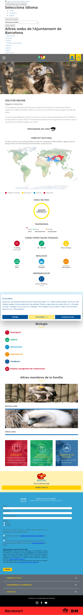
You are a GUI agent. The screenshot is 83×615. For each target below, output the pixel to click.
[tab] (41, 332)
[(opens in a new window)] (17, 1)
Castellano (13, 13)
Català (16, 4)
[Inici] (41, 58)
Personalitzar (40, 317)
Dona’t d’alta (41, 487)
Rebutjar (15, 317)
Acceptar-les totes (67, 317)
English (11, 15)
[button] (41, 577)
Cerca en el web (11, 22)
